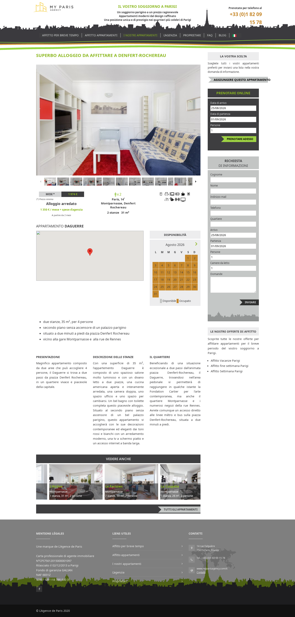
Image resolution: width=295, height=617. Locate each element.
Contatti (201, 572)
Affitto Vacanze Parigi (225, 360)
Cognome (216, 174)
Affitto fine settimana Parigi (229, 366)
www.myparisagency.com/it (212, 568)
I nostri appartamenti (140, 35)
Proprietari (192, 35)
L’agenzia (170, 35)
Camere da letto (219, 263)
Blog (222, 35)
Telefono (215, 208)
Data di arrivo (218, 103)
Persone (215, 125)
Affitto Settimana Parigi (227, 371)
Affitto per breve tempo (60, 35)
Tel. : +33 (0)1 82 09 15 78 (211, 558)
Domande (216, 274)
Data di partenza (220, 114)
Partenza (215, 241)
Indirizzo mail (218, 197)
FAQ (210, 35)
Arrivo (214, 230)
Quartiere (216, 219)
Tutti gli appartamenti (180, 509)
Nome (214, 185)
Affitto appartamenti (101, 35)
